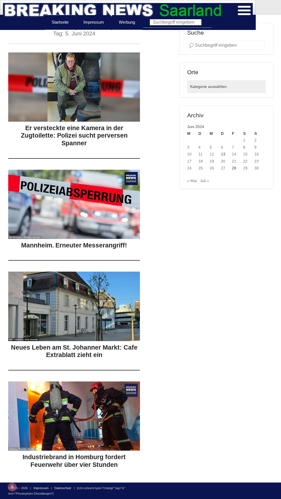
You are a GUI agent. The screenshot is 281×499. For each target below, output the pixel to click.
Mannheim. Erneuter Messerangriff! (74, 245)
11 (200, 154)
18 (200, 161)
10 (189, 154)
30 (256, 168)
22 (245, 161)
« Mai (192, 181)
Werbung (127, 22)
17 (189, 161)
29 (245, 168)
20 (223, 161)
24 (189, 168)
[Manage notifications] (12, 487)
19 (212, 161)
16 (256, 154)
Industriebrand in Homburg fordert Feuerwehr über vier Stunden (74, 460)
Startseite (60, 22)
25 (200, 168)
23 (256, 161)
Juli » (204, 181)
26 (212, 168)
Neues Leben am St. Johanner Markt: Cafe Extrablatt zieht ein (74, 351)
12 (212, 154)
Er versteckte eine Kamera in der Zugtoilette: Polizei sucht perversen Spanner (74, 135)
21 (234, 161)
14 (234, 154)
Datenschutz (62, 488)
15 (245, 154)
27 (223, 168)
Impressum (93, 22)
